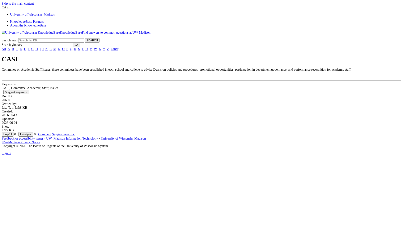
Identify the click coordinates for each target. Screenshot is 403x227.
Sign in (6, 153)
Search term (9, 40)
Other (114, 49)
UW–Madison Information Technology (72, 138)
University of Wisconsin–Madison (123, 138)
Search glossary (12, 44)
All (4, 49)
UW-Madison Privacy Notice (21, 142)
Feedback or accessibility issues (22, 138)
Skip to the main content (18, 3)
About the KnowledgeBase (28, 25)
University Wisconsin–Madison (32, 14)
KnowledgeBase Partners (27, 21)
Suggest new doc (63, 134)
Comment (44, 134)
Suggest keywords (16, 92)
